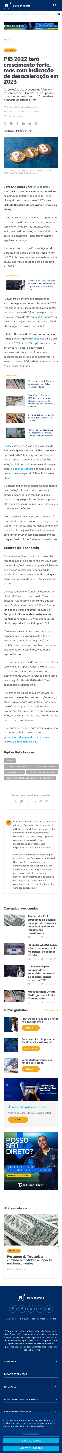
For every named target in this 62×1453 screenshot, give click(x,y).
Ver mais (50, 1010)
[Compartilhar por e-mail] (36, 123)
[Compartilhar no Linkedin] (23, 123)
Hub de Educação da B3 (21, 741)
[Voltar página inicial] (17, 5)
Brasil (10, 760)
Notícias (10, 50)
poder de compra (23, 468)
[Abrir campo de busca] (55, 5)
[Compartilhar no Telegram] (29, 123)
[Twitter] (31, 1309)
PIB (36, 186)
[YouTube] (49, 1309)
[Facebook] (22, 1309)
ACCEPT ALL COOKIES (31, 1448)
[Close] (58, 1416)
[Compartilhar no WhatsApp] (11, 123)
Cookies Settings (31, 1433)
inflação (36, 338)
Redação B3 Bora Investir (19, 131)
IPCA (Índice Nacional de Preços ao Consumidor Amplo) (31, 766)
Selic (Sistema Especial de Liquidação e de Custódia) (30, 778)
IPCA (16, 338)
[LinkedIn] (40, 1309)
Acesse (18, 1120)
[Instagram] (13, 1309)
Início (6, 40)
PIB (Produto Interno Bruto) (42, 772)
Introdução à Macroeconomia (31, 737)
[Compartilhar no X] (5, 123)
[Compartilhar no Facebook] (17, 123)
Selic (37, 316)
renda (7, 499)
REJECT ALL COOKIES (31, 1441)
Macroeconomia (14, 772)
